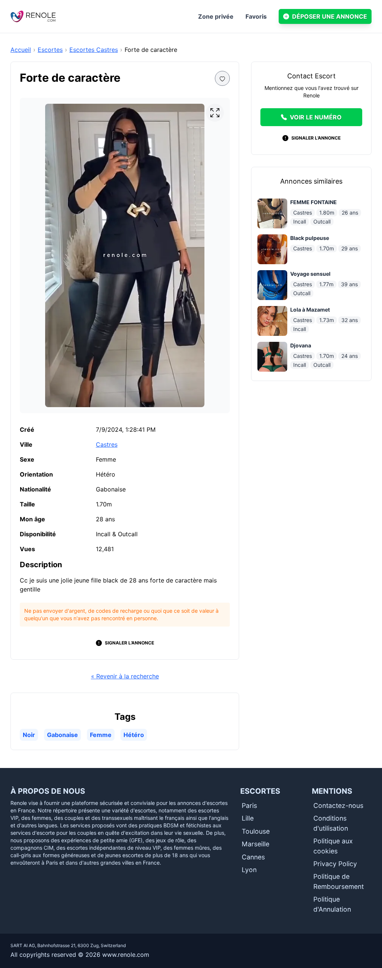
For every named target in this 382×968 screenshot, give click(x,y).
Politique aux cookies (333, 846)
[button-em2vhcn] (215, 113)
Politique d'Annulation (332, 904)
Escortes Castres (93, 49)
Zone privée (216, 16)
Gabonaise (62, 735)
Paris (249, 805)
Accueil (20, 49)
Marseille (255, 844)
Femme (101, 735)
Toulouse (256, 831)
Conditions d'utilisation (330, 823)
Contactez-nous (338, 805)
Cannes (253, 857)
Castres (107, 444)
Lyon (249, 870)
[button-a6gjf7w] (222, 78)
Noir (29, 735)
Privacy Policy (335, 864)
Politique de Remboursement (338, 881)
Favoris (256, 16)
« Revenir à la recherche (125, 676)
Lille (248, 818)
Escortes (50, 49)
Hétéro (133, 735)
